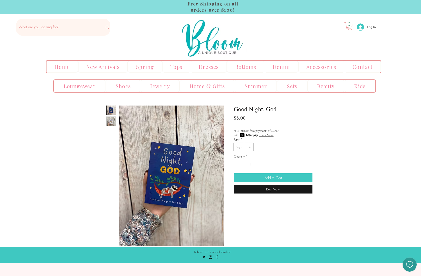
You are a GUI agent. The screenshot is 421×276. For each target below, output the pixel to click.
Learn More (266, 135)
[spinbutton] (244, 164)
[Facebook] (217, 257)
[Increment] (250, 164)
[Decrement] (237, 164)
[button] (349, 26)
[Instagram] (210, 257)
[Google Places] (204, 257)
